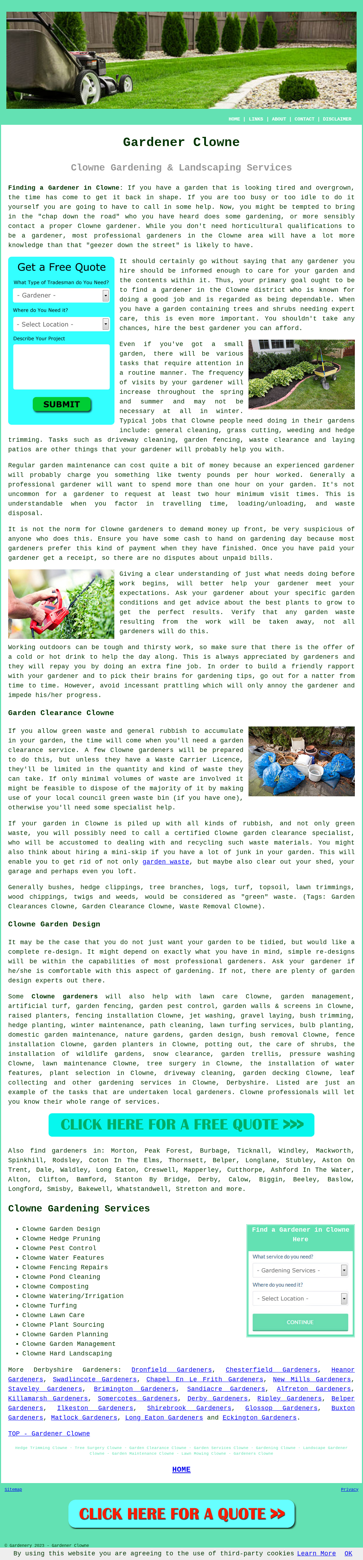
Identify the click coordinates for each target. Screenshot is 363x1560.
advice (208, 602)
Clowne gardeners (65, 996)
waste (345, 503)
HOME (234, 119)
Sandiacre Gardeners (226, 1389)
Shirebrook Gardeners (189, 1408)
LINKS (256, 119)
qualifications (314, 226)
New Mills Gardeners (312, 1379)
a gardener (172, 290)
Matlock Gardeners (84, 1417)
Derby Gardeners (218, 1398)
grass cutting (252, 430)
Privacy (349, 1489)
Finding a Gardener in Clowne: (65, 187)
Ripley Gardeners (289, 1398)
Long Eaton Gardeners (164, 1417)
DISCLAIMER (337, 119)
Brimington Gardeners (135, 1389)
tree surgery (171, 1063)
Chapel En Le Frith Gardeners (204, 1379)
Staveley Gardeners (45, 1389)
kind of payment (126, 548)
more (234, 1189)
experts (49, 980)
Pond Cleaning (75, 1277)
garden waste (166, 861)
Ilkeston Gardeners (95, 1408)
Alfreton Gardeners (314, 1389)
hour (223, 494)
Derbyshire (246, 1082)
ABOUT (279, 119)
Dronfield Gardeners (172, 1370)
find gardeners (58, 1150)
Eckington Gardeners (260, 1417)
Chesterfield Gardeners (272, 1370)
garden (196, 187)
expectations (142, 593)
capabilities (112, 961)
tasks (129, 363)
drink (75, 657)
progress (82, 695)
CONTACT (304, 119)
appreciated (265, 657)
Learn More (316, 1553)
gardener (323, 261)
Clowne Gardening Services (79, 1209)
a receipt (76, 558)
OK (348, 1553)
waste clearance (279, 440)
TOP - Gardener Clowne (49, 1433)
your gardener (146, 449)
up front (247, 529)
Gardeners (100, 1370)
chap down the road (79, 216)
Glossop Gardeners (281, 1408)
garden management (316, 996)
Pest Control (73, 1248)
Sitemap (13, 1489)
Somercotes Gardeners (138, 1398)
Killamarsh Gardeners (48, 1398)
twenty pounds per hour (224, 475)
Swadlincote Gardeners (94, 1379)
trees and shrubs (264, 309)
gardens (341, 420)
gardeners (137, 631)
